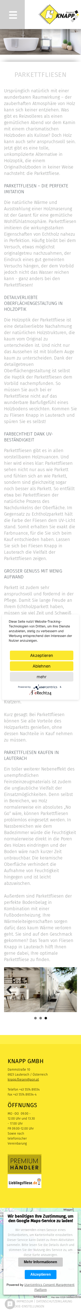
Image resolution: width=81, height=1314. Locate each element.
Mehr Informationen (40, 1262)
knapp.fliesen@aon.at (23, 1080)
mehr (42, 676)
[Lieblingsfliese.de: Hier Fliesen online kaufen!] (24, 1187)
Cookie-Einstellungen (27, 1306)
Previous (10, 989)
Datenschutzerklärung (54, 1301)
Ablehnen (42, 665)
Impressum (24, 1301)
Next (70, 989)
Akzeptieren (40, 1274)
